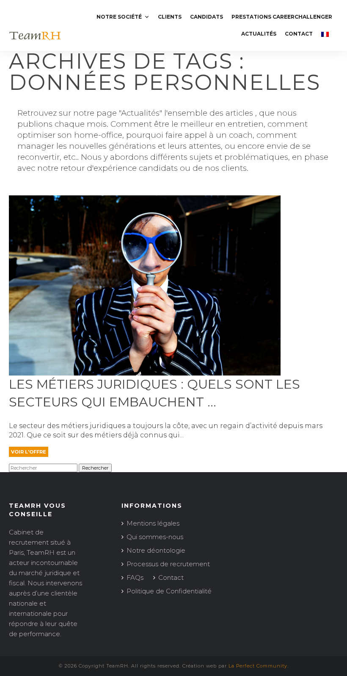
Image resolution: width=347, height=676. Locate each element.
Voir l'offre (28, 452)
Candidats (206, 17)
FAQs (135, 577)
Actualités (258, 34)
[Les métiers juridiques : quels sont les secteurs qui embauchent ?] (145, 372)
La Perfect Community (258, 666)
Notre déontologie (156, 550)
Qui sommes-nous (155, 537)
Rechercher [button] (95, 468)
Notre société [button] (119, 17)
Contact (299, 34)
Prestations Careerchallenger (281, 17)
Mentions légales (153, 523)
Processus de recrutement (168, 564)
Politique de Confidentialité (169, 591)
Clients (170, 17)
